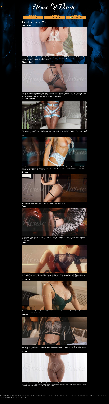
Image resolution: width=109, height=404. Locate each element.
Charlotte (26, 279)
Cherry (25, 172)
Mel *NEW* (27, 25)
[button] (2, 7)
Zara (24, 243)
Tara (24, 206)
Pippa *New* (27, 62)
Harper (25, 351)
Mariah (25, 315)
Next (85, 388)
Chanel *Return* (29, 99)
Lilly (24, 135)
